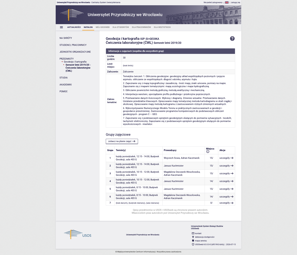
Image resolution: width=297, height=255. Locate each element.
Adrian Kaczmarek (190, 158)
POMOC (64, 91)
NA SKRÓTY (66, 38)
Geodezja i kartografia (75, 61)
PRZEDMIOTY (67, 58)
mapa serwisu (201, 241)
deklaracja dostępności (204, 237)
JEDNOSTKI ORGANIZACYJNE (75, 51)
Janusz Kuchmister (173, 165)
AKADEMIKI (66, 84)
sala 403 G (131, 159)
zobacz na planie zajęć (119, 141)
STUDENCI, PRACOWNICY (73, 45)
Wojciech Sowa (172, 158)
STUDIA (64, 77)
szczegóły (225, 158)
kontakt (198, 233)
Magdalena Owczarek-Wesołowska (182, 172)
